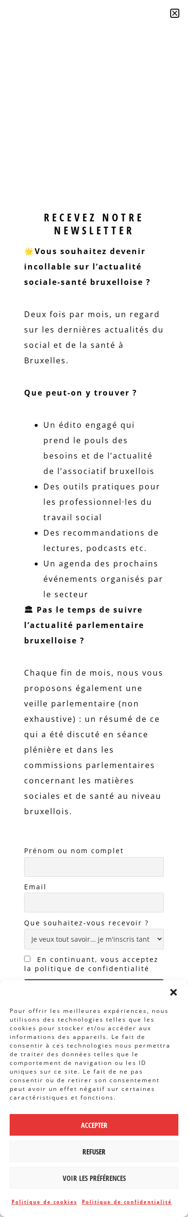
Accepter (94, 1125)
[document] (94, 608)
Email (35, 886)
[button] (173, 992)
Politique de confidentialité (127, 1202)
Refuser (94, 1151)
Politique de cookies (44, 1202)
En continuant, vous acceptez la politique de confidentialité (91, 964)
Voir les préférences (94, 1178)
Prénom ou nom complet (74, 850)
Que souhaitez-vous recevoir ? (86, 922)
